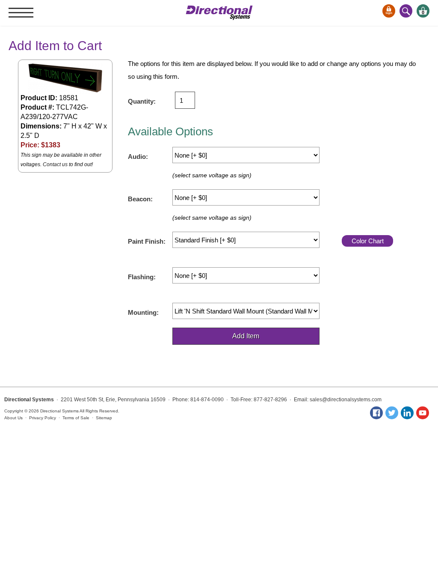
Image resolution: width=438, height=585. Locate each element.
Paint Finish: (147, 241)
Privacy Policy (42, 417)
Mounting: (143, 312)
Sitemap (104, 417)
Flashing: (142, 277)
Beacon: (140, 199)
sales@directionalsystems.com (346, 400)
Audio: (138, 156)
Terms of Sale (75, 417)
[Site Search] (406, 11)
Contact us (55, 164)
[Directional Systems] (219, 12)
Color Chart (368, 241)
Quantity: (142, 101)
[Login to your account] (388, 11)
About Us (13, 417)
